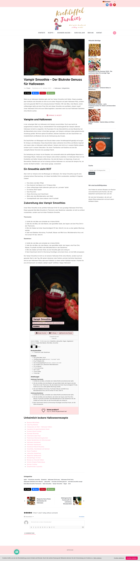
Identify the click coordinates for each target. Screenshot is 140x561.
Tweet (28, 93)
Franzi (28, 88)
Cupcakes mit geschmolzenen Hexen (38, 429)
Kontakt (99, 33)
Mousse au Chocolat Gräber (35, 460)
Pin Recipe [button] (53, 333)
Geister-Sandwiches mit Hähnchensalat (38, 440)
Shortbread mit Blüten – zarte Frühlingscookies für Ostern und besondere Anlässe (102, 105)
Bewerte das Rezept (66, 333)
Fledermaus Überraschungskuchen (37, 438)
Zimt (69, 483)
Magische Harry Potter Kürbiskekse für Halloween (44, 501)
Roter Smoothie (47, 483)
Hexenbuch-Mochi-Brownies (35, 447)
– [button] (31, 346)
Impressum (70, 550)
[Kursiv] (33, 527)
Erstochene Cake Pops (34, 435)
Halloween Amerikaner (34, 442)
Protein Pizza (92, 57)
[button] (34, 326)
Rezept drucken (41, 333)
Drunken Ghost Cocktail (34, 431)
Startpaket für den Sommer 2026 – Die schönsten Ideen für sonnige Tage (100, 72)
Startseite (41, 33)
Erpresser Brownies (33, 433)
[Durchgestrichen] (38, 527)
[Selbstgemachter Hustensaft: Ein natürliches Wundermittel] (77, 501)
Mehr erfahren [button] (97, 558)
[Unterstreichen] (36, 527)
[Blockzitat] (45, 527)
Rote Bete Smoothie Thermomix (32, 483)
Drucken (51, 93)
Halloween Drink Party (67, 479)
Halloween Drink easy (54, 479)
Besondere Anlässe (63, 33)
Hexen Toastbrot (32, 451)
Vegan (65, 483)
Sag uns (49, 411)
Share (36, 93)
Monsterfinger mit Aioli (34, 458)
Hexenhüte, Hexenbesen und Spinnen (38, 449)
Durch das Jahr (79, 33)
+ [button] (36, 346)
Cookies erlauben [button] (132, 558)
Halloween (58, 88)
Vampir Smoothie (57, 483)
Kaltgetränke (65, 88)
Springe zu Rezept (55, 115)
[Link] (49, 527)
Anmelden (81, 516)
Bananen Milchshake (33, 422)
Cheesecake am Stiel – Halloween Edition (39, 427)
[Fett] (31, 527)
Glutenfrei (44, 479)
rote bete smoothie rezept (75, 481)
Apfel (25, 479)
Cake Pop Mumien (32, 424)
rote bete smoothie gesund (59, 481)
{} (51, 527)
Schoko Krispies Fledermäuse (36, 462)
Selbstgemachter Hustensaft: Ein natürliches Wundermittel (66, 501)
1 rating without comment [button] (49, 513)
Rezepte (50, 33)
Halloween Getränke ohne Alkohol (33, 481)
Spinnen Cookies (32, 464)
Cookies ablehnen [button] (119, 558)
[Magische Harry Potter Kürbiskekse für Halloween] (31, 501)
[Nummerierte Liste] (40, 527)
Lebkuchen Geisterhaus (34, 453)
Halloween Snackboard (34, 444)
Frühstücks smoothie (34, 479)
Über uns (90, 33)
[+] (54, 527)
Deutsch (107, 1)
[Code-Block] (47, 527)
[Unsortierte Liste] (42, 527)
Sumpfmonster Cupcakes (34, 466)
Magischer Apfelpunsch (34, 455)
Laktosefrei (47, 481)
